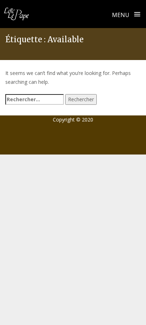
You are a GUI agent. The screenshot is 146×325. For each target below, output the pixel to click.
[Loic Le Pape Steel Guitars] (16, 14)
